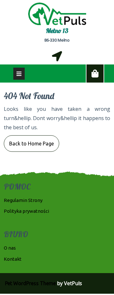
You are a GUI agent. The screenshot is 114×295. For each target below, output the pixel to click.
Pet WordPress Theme (30, 283)
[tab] (19, 73)
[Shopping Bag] (95, 73)
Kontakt (13, 259)
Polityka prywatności (26, 211)
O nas (10, 248)
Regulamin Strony (23, 200)
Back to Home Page (29, 140)
